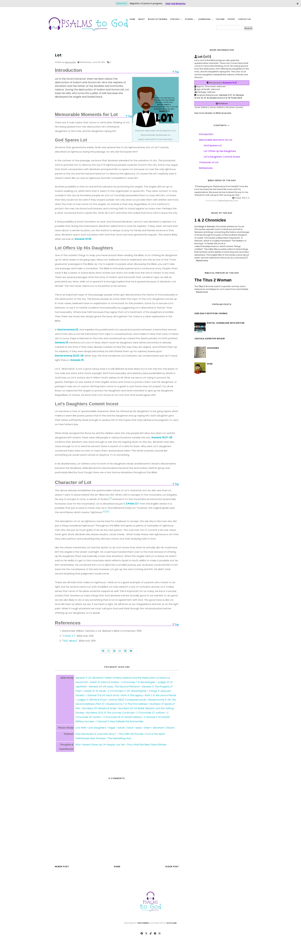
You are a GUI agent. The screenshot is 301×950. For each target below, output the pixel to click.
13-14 (203, 97)
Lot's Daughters (97, 727)
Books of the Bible (157, 19)
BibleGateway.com (228, 200)
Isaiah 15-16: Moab (95, 691)
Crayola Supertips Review (209, 338)
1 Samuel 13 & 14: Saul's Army (102, 695)
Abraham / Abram (163, 727)
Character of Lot (209, 162)
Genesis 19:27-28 (161, 437)
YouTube (220, 19)
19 (208, 97)
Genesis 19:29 (82, 239)
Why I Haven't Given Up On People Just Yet (99, 744)
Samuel (210, 226)
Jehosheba (213, 348)
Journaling (204, 19)
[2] (104, 511)
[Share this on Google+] (114, 651)
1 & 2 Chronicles (210, 220)
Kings (201, 226)
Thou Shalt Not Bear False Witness (146, 744)
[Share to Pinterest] (130, 651)
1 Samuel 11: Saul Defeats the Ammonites (119, 721)
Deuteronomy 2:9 (218, 97)
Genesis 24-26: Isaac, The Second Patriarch (114, 686)
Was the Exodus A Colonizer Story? (95, 734)
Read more (202, 260)
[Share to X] (108, 651)
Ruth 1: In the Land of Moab (160, 695)
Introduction (206, 134)
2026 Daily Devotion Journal (211, 313)
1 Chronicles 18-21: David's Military (122, 717)
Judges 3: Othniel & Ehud (91, 699)
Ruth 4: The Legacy (132, 695)
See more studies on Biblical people (212, 113)
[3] (107, 511)
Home (132, 19)
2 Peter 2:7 (132, 503)
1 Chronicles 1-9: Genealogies (138, 682)
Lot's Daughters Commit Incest (222, 156)
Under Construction (67, 49)
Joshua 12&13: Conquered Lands (127, 699)
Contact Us (244, 19)
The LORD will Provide (131, 734)
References (206, 168)
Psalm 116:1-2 (242, 197)
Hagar (111, 727)
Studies (189, 19)
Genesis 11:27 (230, 82)
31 (234, 95)
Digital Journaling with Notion (225, 323)
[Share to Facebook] (103, 651)
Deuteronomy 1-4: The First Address (126, 703)
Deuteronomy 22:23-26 (69, 355)
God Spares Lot (213, 145)
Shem (147, 727)
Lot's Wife (80, 727)
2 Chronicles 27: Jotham (150, 712)
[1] (110, 498)
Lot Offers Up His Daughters (220, 151)
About (141, 19)
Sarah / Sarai (125, 727)
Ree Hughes (70, 62)
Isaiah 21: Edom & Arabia (104, 682)
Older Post (172, 866)
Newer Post (62, 866)
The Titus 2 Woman (213, 280)
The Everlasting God (119, 738)
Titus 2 (202, 286)
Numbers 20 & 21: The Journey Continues (110, 712)
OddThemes (143, 923)
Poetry (231, 19)
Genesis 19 (61, 342)
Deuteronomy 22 (67, 329)
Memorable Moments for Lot (215, 139)
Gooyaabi (171, 923)
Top (176, 71)
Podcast (175, 19)
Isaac (138, 727)
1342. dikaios (70, 640)
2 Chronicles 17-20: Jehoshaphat (127, 691)
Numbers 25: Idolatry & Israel (99, 708)
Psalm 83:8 (236, 97)
